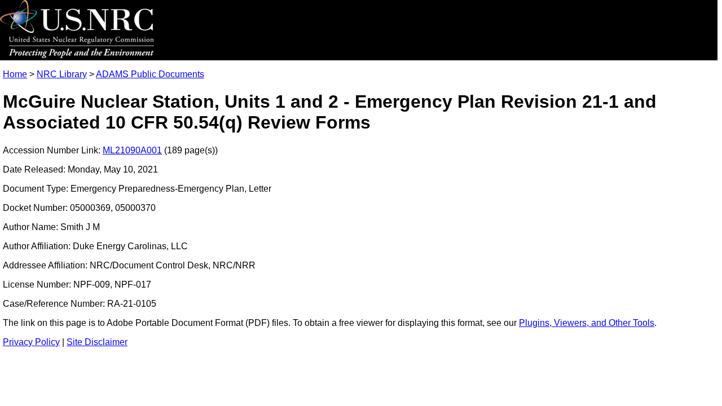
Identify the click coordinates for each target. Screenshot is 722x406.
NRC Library (62, 74)
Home (15, 74)
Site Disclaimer (97, 342)
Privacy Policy (31, 342)
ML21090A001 (132, 150)
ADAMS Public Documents (150, 74)
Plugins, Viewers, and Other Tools (586, 323)
